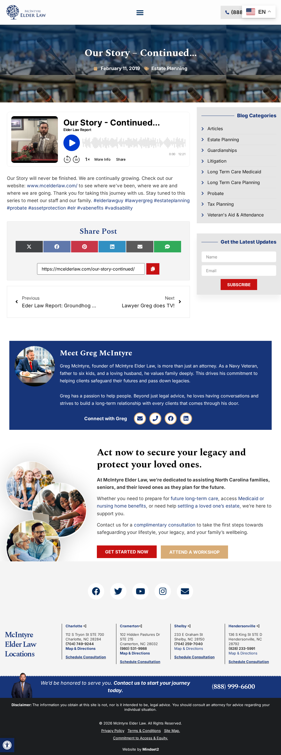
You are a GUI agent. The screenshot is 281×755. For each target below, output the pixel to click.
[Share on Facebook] (57, 247)
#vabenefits (90, 208)
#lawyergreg (139, 200)
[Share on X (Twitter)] (29, 247)
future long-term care (194, 498)
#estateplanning (172, 200)
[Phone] (155, 419)
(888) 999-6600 (233, 687)
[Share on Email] (140, 247)
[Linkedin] (186, 419)
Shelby (180, 626)
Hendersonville (242, 626)
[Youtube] (140, 591)
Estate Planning (169, 68)
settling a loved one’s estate (209, 506)
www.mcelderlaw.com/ (52, 185)
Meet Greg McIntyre (96, 353)
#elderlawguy (108, 200)
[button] (7, 745)
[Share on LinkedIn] (112, 247)
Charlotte (74, 626)
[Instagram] (162, 591)
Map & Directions (80, 648)
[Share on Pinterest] (85, 247)
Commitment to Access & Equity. (140, 738)
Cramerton (129, 626)
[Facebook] (171, 419)
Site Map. (172, 730)
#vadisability (119, 208)
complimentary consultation (164, 525)
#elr (71, 208)
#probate (17, 208)
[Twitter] (118, 591)
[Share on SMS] (167, 247)
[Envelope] (140, 419)
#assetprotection (47, 208)
